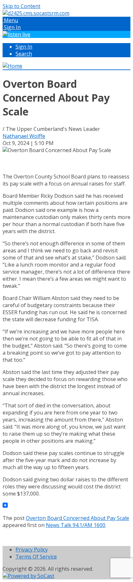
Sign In (23, 46)
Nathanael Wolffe (24, 136)
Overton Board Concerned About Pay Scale (77, 518)
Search (23, 53)
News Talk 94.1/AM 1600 (75, 525)
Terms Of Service (36, 556)
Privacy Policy (31, 549)
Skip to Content (21, 6)
